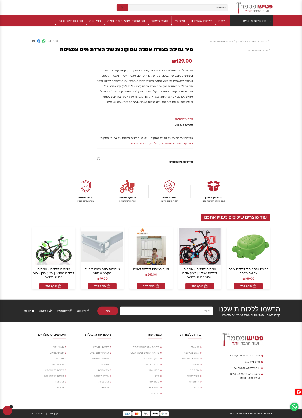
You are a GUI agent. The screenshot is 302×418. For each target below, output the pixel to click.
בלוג (157, 376)
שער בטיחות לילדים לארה (151, 269)
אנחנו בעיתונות (191, 352)
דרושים (195, 364)
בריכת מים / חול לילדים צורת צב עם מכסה (248, 271)
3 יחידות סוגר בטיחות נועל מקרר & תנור (102, 271)
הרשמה (195, 387)
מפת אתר (154, 381)
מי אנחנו (195, 347)
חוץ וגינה (95, 21)
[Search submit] (122, 7)
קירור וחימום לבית (99, 352)
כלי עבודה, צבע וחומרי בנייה (126, 21)
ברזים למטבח (101, 376)
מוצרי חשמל (159, 21)
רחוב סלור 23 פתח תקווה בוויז (244, 355)
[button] (298, 392)
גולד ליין (180, 21)
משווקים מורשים (190, 358)
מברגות (60, 358)
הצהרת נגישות (151, 364)
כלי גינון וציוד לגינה (71, 21)
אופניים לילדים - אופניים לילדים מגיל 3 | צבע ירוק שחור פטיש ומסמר (53, 273)
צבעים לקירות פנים (54, 376)
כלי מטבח (103, 370)
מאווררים (104, 364)
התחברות (194, 381)
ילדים (267, 41)
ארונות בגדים (57, 364)
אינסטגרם (62, 311)
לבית (221, 21)
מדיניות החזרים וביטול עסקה (144, 352)
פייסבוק (82, 311)
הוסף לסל (246, 286)
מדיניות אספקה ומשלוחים (146, 347)
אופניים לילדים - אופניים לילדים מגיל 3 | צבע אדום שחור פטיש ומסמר (199, 273)
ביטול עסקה (192, 376)
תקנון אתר (154, 370)
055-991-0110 (252, 362)
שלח (108, 310)
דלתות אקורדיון (201, 21)
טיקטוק (43, 311)
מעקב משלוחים (151, 358)
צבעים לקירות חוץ (54, 370)
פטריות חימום (57, 352)
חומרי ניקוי (58, 347)
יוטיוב (27, 311)
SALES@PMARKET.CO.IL (247, 368)
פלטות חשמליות (100, 358)
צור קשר (194, 370)
